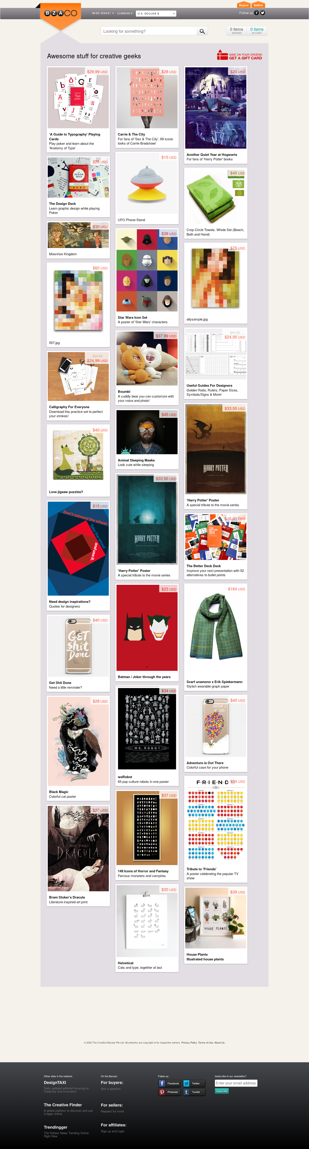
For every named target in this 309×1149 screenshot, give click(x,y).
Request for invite (112, 1111)
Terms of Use (205, 1042)
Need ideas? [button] (102, 13)
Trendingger (55, 1127)
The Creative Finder (63, 1105)
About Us (219, 1042)
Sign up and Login (112, 1131)
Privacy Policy (189, 1042)
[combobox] (156, 13)
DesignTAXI (55, 1082)
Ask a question (111, 1088)
